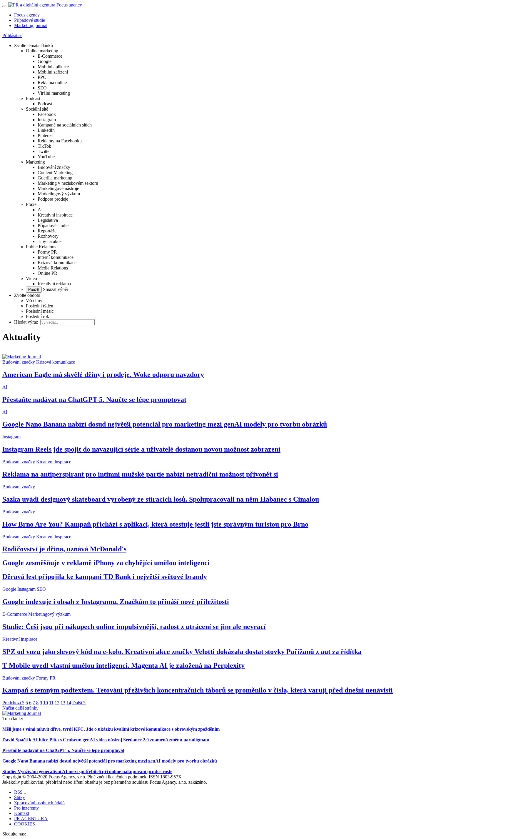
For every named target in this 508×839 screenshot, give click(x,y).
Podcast (33, 98)
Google (44, 61)
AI (40, 209)
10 (45, 702)
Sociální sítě (37, 108)
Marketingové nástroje (58, 188)
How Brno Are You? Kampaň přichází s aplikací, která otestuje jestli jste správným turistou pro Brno (155, 524)
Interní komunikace (55, 257)
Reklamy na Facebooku (60, 140)
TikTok (44, 146)
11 (51, 702)
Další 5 (79, 702)
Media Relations (53, 267)
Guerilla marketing (55, 177)
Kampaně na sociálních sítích (65, 124)
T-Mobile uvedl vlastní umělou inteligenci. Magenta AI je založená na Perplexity (123, 665)
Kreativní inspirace (55, 214)
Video (31, 278)
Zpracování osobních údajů (39, 802)
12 (57, 702)
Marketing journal (30, 25)
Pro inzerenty (26, 807)
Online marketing (42, 50)
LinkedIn (46, 130)
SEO (42, 87)
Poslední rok (37, 316)
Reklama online (52, 82)
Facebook (47, 114)
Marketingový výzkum (59, 193)
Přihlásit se (12, 35)
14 (68, 702)
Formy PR (47, 251)
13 (63, 702)
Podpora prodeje (53, 199)
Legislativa (48, 220)
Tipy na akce (49, 241)
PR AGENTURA (31, 818)
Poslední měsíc (40, 311)
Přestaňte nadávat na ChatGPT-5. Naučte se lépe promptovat (94, 399)
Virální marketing (54, 93)
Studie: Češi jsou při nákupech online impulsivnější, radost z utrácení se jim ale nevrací (134, 626)
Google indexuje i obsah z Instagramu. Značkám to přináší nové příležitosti (115, 601)
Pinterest (46, 135)
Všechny (34, 300)
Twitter (44, 151)
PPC (42, 77)
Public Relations (41, 246)
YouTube (46, 156)
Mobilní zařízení (53, 71)
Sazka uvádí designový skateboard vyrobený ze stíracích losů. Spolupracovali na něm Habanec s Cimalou (160, 499)
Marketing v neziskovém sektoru (68, 183)
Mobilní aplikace (53, 66)
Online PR (47, 273)
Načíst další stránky (20, 707)
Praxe (31, 204)
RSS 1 (20, 792)
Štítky (19, 797)
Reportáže (47, 230)
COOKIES (24, 823)
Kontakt (21, 813)
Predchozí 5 (13, 702)
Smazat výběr (55, 289)
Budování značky (54, 167)
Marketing (35, 161)
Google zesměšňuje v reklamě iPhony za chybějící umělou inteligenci (106, 563)
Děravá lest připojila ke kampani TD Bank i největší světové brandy (104, 576)
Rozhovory (48, 236)
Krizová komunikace (57, 262)
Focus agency (27, 14)
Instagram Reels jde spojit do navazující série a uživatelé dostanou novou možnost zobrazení (141, 449)
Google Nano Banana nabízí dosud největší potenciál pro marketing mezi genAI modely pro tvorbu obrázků (164, 424)
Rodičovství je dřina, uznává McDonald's (64, 549)
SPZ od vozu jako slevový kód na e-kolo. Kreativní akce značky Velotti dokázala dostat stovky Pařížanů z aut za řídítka (182, 651)
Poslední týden (39, 305)
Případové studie (29, 20)
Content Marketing (55, 172)
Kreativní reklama (54, 283)
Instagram (47, 119)
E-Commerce (50, 56)
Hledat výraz (26, 321)
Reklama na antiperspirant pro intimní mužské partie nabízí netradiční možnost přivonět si (140, 474)
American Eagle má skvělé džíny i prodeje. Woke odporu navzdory (103, 374)
